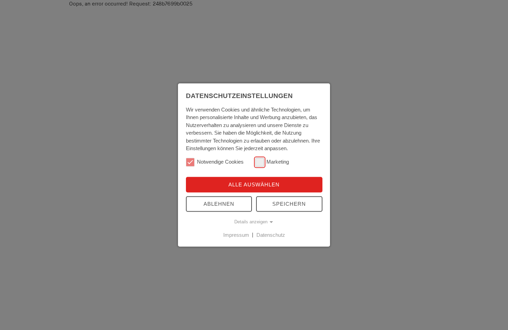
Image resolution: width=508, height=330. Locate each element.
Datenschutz (270, 235)
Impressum (236, 235)
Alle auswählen (254, 184)
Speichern (289, 204)
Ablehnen (219, 204)
